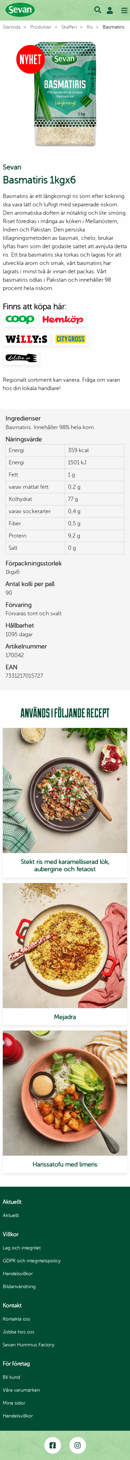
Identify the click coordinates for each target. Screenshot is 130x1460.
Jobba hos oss (18, 1331)
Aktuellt (11, 1215)
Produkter (41, 27)
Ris (90, 27)
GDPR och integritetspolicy (32, 1260)
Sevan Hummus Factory (28, 1344)
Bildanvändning (19, 1286)
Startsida (11, 27)
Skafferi (69, 27)
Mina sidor (14, 1403)
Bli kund (11, 1377)
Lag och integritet (22, 1247)
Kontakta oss (16, 1319)
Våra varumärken (21, 1390)
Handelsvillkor (18, 1273)
